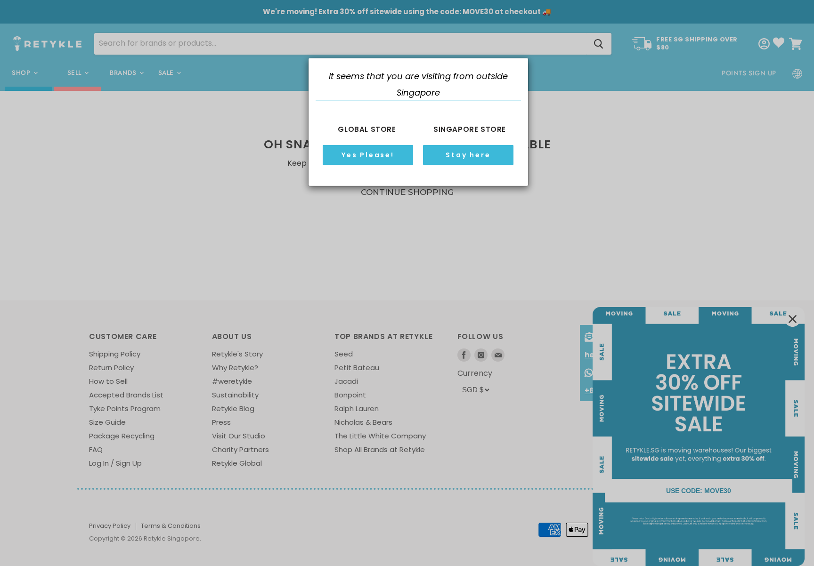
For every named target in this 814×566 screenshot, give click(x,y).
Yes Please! (368, 155)
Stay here (468, 155)
